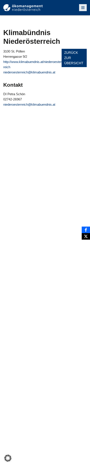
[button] (8, 458)
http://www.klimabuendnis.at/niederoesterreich (32, 64)
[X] (86, 236)
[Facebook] (86, 230)
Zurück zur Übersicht (73, 58)
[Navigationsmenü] (83, 7)
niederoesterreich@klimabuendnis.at (29, 72)
